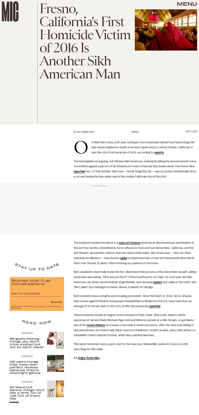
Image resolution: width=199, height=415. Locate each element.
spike (123, 258)
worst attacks (96, 325)
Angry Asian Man (89, 357)
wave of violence (129, 242)
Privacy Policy (16, 308)
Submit (56, 301)
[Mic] (10, 11)
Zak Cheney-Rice (85, 132)
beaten (157, 282)
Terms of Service (53, 306)
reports (159, 152)
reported (79, 171)
